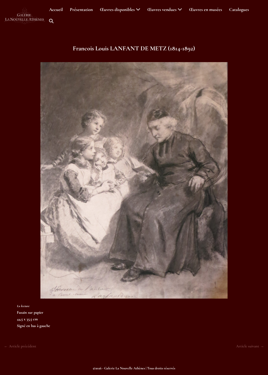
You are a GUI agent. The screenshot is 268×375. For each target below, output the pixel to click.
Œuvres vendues (162, 9)
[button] (51, 21)
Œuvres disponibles (118, 9)
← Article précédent (20, 346)
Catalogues (239, 9)
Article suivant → (250, 346)
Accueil (56, 9)
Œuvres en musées (205, 9)
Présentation (81, 9)
